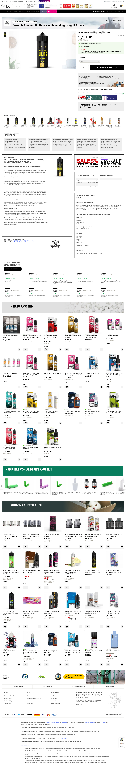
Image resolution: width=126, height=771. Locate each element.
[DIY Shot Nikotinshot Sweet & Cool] (52, 436)
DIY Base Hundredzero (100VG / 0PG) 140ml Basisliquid (50, 337)
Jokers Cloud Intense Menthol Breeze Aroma (11, 411)
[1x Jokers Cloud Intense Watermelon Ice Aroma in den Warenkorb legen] (5, 459)
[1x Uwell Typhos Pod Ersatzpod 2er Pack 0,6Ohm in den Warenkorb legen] (108, 546)
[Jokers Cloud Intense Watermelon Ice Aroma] (11, 436)
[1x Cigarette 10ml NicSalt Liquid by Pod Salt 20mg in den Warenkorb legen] (25, 587)
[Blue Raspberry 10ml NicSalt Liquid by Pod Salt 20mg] (73, 600)
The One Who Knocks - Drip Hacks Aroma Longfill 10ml (75, 126)
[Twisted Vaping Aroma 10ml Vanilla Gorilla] (94, 640)
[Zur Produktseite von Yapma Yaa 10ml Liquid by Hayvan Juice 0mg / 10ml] (122, 587)
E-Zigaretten (48, 722)
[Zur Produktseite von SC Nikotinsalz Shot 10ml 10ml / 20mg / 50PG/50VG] (122, 626)
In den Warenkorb (104, 67)
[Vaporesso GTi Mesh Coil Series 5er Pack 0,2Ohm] (11, 523)
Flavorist (88, 569)
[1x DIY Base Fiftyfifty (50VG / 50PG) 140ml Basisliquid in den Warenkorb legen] (108, 423)
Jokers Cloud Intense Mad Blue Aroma (30, 448)
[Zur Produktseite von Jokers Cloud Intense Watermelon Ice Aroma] (19, 459)
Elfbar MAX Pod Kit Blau (113, 651)
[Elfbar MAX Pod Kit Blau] (114, 640)
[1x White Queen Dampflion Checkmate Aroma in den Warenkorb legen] (46, 423)
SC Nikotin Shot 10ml (112, 335)
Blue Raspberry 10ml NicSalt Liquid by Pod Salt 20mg (73, 612)
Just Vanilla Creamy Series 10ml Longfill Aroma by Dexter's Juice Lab (72, 572)
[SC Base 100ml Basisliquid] (73, 400)
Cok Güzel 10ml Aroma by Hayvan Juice (10, 651)
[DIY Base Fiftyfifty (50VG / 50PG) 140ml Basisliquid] (114, 400)
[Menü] (124, 738)
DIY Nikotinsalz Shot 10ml (92, 373)
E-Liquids (53, 722)
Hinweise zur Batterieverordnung (34, 695)
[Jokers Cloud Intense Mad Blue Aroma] (32, 436)
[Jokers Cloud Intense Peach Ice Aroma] (73, 324)
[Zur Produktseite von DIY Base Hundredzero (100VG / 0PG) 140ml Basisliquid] (60, 349)
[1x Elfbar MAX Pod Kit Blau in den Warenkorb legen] (108, 664)
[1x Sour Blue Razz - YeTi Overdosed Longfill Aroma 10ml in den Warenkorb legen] (5, 626)
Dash (25, 649)
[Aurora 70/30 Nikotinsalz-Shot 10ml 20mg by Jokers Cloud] (73, 362)
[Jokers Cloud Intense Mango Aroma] (52, 362)
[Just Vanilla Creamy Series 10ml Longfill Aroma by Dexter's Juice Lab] (73, 559)
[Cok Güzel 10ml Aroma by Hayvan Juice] (11, 640)
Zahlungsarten (54, 698)
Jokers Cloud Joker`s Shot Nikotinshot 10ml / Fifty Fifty (73, 651)
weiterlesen (78, 704)
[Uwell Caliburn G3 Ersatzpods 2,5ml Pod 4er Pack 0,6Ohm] (32, 523)
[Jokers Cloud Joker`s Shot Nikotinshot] (11, 324)
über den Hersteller (24, 241)
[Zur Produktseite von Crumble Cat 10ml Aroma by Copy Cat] (60, 546)
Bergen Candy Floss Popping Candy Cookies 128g (31, 612)
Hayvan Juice (109, 569)
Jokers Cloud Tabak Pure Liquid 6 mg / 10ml (92, 612)
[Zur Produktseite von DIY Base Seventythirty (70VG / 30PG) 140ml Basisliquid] (39, 423)
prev (3, 122)
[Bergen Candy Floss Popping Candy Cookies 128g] (32, 600)
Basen (46, 334)
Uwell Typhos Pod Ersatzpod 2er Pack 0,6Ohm (114, 535)
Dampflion (47, 409)
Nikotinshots (6, 334)
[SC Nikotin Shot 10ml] (114, 324)
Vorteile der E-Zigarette (9, 701)
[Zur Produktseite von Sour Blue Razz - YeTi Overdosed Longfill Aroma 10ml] (19, 626)
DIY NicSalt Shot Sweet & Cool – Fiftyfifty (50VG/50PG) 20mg (114, 375)
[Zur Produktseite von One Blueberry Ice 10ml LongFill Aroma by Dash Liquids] (39, 664)
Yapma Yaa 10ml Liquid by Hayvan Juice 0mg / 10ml (113, 571)
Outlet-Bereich (64, 738)
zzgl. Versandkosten (84, 40)
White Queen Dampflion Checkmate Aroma (51, 411)
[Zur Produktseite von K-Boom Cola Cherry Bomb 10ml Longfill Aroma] (101, 546)
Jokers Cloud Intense (69, 334)
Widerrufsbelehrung (31, 701)
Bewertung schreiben (12, 269)
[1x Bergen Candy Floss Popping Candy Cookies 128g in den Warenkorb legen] (25, 626)
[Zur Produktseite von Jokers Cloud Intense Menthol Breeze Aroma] (19, 423)
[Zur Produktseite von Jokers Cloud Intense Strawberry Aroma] (101, 349)
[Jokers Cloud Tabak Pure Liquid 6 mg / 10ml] (94, 600)
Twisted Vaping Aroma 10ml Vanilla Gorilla (93, 651)
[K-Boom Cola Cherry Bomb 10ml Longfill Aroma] (94, 523)
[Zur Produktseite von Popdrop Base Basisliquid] (19, 387)
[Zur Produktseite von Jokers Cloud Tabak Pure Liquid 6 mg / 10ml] (101, 626)
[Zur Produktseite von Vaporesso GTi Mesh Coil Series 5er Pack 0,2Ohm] (19, 546)
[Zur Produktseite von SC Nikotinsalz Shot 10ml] (101, 423)
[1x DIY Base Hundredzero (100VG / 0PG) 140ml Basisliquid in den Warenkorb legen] (46, 349)
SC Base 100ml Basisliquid (72, 411)
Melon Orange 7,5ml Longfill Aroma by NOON (109, 126)
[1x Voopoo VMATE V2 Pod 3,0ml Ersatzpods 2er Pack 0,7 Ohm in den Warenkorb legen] (67, 546)
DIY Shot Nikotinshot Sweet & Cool (52, 448)
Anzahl (80, 66)
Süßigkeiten (103, 722)
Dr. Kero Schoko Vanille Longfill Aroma (24, 126)
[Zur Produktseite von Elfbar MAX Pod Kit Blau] (122, 664)
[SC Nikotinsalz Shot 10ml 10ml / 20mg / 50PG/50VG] (114, 600)
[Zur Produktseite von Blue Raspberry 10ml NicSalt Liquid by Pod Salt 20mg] (80, 626)
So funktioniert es (8, 698)
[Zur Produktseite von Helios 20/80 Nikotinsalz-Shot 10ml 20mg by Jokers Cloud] (39, 349)
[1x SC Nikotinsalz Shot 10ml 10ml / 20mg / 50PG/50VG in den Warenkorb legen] (108, 626)
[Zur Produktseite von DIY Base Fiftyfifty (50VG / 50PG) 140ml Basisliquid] (122, 423)
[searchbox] (18, 6)
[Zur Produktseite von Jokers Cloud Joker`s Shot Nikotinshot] (19, 349)
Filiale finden (5, 1)
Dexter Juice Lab (68, 569)
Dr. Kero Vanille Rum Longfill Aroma (41, 126)
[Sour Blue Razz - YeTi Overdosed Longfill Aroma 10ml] (11, 600)
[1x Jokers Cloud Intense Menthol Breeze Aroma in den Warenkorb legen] (5, 423)
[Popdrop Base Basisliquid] (11, 362)
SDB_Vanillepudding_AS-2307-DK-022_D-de (87, 253)
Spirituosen (86, 722)
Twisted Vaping (89, 649)
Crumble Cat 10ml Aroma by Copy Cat (52, 535)
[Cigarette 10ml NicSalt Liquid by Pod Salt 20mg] (32, 559)
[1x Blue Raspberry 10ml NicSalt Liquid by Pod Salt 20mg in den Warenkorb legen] (67, 626)
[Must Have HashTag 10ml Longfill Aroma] (52, 600)
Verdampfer (64, 722)
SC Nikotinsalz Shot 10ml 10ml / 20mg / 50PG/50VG (113, 612)
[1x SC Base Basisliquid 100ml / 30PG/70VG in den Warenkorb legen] (46, 664)
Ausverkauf (47, 1)
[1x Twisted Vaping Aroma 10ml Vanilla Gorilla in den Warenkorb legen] (87, 664)
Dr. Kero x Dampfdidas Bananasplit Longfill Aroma (16, 126)
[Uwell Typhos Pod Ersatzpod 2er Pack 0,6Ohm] (114, 523)
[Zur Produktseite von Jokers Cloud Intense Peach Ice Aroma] (80, 349)
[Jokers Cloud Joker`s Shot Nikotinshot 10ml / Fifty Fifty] (73, 640)
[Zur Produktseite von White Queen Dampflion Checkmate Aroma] (60, 423)
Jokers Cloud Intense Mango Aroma (52, 374)
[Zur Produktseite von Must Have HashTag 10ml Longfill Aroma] (60, 626)
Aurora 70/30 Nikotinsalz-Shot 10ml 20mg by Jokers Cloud (73, 374)
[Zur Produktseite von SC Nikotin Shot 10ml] (122, 349)
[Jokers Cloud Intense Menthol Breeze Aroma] (11, 400)
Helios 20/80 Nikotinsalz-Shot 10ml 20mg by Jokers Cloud (32, 336)
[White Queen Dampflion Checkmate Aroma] (52, 400)
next (122, 122)
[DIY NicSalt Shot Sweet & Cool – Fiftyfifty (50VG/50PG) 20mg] (114, 362)
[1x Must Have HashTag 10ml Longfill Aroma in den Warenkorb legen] (46, 626)
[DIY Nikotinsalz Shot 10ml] (94, 362)
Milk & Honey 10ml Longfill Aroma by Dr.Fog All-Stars (84, 126)
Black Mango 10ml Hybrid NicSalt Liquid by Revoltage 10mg (52, 572)
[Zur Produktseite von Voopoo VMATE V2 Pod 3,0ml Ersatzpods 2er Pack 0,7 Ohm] (80, 546)
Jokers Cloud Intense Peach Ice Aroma (73, 336)
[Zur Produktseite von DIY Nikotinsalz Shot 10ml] (101, 387)
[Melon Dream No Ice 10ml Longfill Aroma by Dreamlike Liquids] (11, 559)
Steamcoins (102, 89)
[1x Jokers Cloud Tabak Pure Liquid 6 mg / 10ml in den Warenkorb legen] (87, 626)
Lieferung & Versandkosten (57, 701)
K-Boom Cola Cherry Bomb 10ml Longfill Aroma (93, 535)
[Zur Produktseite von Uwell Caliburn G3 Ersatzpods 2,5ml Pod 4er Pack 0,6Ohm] (39, 546)
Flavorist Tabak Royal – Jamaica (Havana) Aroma (92, 571)
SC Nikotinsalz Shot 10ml (92, 411)
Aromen (57, 722)
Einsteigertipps (7, 703)
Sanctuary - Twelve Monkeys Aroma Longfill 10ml (118, 126)
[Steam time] (5, 6)
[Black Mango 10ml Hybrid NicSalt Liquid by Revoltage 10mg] (52, 559)
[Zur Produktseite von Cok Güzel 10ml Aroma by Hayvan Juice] (19, 664)
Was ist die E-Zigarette (9, 695)
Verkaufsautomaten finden (17, 1)
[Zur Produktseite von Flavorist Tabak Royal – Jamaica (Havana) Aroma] (101, 587)
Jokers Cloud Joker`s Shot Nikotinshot (10, 336)
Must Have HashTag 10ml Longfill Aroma (51, 612)
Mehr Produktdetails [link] (117, 35)
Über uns (6, 706)
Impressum (29, 706)
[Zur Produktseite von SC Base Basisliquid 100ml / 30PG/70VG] (60, 664)
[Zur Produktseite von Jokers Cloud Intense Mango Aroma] (60, 387)
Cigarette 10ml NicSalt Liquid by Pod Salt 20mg (31, 571)
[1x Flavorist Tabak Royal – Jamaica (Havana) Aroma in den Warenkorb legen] (87, 587)
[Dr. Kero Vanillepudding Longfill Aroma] (5, 34)
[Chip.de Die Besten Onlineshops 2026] (74, 7)
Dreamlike (5, 569)
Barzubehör (92, 722)
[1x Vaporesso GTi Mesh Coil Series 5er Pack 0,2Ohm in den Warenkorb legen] (5, 546)
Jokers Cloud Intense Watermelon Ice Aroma (9, 448)
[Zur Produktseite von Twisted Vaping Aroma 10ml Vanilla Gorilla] (101, 664)
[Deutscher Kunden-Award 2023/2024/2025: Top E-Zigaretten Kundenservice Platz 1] (80, 7)
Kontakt (52, 695)
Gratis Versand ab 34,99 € (31, 1)
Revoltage (47, 569)
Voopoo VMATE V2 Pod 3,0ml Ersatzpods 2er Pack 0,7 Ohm (73, 535)
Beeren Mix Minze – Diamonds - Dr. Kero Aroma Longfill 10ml (50, 126)
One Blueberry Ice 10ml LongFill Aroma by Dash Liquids (30, 652)
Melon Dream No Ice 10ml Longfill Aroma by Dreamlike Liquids (11, 572)
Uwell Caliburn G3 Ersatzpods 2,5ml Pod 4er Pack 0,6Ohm (31, 535)
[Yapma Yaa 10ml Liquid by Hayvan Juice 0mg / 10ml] (114, 559)
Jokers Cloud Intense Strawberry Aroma (91, 336)
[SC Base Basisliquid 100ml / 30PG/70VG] (52, 640)
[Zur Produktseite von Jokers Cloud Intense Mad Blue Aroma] (39, 459)
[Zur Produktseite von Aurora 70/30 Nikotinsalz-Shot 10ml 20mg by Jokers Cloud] (80, 387)
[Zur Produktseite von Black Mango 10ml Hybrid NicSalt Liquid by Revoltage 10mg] (60, 587)
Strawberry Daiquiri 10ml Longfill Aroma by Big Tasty (92, 126)
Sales (42, 1)
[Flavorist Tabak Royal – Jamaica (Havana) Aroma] (94, 559)
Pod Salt (26, 569)
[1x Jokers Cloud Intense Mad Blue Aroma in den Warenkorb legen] (25, 459)
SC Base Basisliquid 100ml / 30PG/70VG (52, 651)
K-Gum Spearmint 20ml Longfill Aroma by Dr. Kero (67, 126)
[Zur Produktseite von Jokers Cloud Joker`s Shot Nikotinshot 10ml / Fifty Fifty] (80, 664)
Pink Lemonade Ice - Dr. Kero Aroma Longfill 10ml (58, 126)
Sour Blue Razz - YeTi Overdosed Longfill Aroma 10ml (10, 613)
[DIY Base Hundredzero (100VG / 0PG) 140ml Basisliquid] (52, 324)
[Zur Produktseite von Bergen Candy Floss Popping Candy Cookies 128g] (39, 626)
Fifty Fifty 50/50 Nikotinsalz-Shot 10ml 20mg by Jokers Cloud (31, 375)
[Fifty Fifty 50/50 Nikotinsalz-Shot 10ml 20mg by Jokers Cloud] (32, 362)
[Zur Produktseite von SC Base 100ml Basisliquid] (80, 423)
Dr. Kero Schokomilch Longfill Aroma (7, 126)
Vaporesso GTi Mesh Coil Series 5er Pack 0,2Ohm (10, 535)
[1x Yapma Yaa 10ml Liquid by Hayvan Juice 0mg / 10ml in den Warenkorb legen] (108, 587)
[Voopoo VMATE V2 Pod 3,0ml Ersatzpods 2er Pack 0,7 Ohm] (73, 523)
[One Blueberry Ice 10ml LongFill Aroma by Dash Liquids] (32, 640)
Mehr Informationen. (82, 94)
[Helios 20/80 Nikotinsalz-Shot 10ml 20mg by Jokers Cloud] (32, 324)
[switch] (121, 746)
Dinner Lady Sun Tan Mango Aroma (101, 126)
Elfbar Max (109, 649)
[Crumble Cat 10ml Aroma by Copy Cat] (52, 523)
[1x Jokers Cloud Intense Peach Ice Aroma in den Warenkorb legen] (67, 349)
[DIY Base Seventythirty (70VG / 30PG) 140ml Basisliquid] (32, 400)
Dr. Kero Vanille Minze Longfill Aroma (33, 126)
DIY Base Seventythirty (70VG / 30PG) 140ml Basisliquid (31, 411)
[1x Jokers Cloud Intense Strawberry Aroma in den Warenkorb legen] (87, 349)
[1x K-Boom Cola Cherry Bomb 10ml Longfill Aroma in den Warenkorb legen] (87, 546)
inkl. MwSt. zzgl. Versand (7, 341)
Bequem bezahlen (25, 745)
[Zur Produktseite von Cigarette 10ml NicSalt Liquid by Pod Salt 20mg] (39, 587)
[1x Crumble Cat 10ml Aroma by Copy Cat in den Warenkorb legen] (46, 546)
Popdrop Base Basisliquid (10, 373)
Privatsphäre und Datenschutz (34, 698)
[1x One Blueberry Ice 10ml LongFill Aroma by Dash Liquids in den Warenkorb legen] (25, 664)
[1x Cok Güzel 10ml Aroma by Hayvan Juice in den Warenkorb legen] (5, 664)
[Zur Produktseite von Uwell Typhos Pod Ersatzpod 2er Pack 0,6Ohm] (122, 546)
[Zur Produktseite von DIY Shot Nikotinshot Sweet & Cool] (60, 459)
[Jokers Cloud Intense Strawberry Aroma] (94, 324)
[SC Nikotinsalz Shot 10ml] (94, 400)
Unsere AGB (30, 703)
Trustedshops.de (15, 274)
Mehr (115, 104)
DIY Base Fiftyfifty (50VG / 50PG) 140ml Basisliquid (113, 411)
